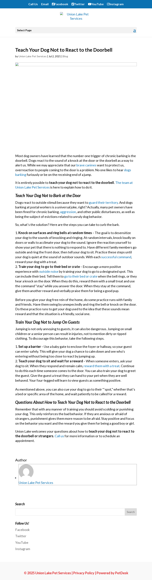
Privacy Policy (83, 573)
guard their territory (103, 202)
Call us (59, 436)
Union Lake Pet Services (33, 56)
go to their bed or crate (80, 276)
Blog (65, 56)
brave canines (86, 165)
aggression (68, 212)
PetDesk (121, 573)
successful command (116, 257)
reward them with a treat (102, 366)
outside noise (48, 271)
